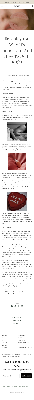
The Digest (4, 342)
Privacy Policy (21, 340)
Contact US (21, 350)
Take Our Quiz (5, 337)
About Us (4, 345)
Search (20, 337)
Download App (5, 347)
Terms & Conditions (23, 342)
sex (6, 75)
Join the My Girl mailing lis (14, 292)
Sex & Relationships (13, 75)
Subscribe (26, 375)
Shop (3, 340)
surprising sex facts (23, 75)
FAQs (19, 345)
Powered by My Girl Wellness (17, 392)
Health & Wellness (23, 73)
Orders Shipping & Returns (25, 347)
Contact (4, 350)
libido (30, 73)
